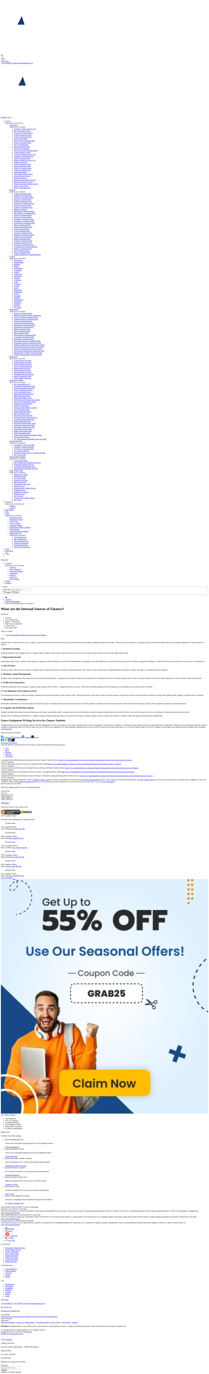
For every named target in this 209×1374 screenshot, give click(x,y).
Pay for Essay (18, 496)
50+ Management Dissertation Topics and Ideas (30, 439)
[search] (2, 56)
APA (7, 748)
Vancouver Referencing (22, 547)
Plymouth (17, 296)
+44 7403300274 (7, 63)
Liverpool (17, 284)
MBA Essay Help (20, 482)
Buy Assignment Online (22, 131)
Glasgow (17, 278)
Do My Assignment (20, 139)
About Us (13, 567)
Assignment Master (20, 172)
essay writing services (147, 780)
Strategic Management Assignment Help (28, 349)
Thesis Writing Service (21, 437)
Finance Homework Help (22, 364)
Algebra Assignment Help (23, 243)
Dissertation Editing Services (24, 465)
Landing (8, 583)
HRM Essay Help (20, 476)
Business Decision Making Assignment (27, 315)
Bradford (17, 264)
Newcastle (17, 308)
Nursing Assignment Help (23, 215)
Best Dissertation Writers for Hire (25, 408)
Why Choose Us (15, 569)
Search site (6, 589)
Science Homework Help (22, 372)
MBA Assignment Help (22, 329)
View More (34, 1207)
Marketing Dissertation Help (23, 394)
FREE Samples (10, 1271)
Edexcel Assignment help (22, 200)
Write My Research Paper (23, 168)
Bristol (16, 266)
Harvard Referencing (21, 541)
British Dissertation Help (22, 421)
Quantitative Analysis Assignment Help (27, 343)
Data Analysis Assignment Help (25, 335)
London (16, 286)
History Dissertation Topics (23, 390)
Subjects (12, 190)
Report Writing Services (22, 176)
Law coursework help (21, 451)
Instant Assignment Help (22, 166)
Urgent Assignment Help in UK (25, 154)
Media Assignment (20, 209)
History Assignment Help (22, 205)
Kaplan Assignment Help (22, 143)
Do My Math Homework (22, 378)
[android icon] (15, 1311)
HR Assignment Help (21, 333)
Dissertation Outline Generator (20, 527)
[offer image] (104, 1113)
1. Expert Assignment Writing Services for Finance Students (25, 635)
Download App (6, 1307)
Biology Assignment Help (23, 249)
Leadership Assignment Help (24, 323)
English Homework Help (22, 362)
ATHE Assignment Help (22, 194)
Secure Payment (6, 1318)
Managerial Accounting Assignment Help (28, 353)
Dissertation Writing (16, 380)
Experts (7, 1275)
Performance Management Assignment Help (29, 351)
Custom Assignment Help (23, 137)
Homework (13, 357)
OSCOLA (8, 754)
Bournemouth (18, 262)
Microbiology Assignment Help (25, 213)
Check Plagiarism (11, 1156)
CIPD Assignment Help (22, 158)
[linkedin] (9, 741)
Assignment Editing (21, 461)
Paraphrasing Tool (16, 518)
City (2, 1281)
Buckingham (18, 268)
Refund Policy (30, 1322)
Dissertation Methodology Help (25, 423)
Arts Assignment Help (21, 229)
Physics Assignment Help (22, 217)
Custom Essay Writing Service (24, 498)
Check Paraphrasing (12, 1147)
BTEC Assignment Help (22, 188)
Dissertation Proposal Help (23, 415)
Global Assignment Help (22, 164)
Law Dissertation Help (21, 410)
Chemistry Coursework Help (24, 447)
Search (7, 592)
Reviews (13, 575)
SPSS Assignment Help (22, 253)
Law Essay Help (19, 478)
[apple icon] (5, 1311)
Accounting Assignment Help (24, 337)
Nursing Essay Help (21, 480)
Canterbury (18, 280)
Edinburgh (17, 276)
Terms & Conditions (8, 1322)
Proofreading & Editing (18, 457)
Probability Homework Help (24, 374)
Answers (13, 508)
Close (16, 592)
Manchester (18, 290)
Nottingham (18, 292)
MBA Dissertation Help (22, 396)
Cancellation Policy (42, 1322)
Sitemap (75, 1322)
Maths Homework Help (22, 368)
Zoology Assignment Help (23, 237)
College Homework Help (22, 361)
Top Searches (5, 1244)
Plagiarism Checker (16, 520)
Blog (7, 512)
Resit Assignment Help (22, 147)
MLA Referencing (20, 539)
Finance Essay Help (21, 474)
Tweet (36, 737)
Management (14, 309)
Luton (16, 288)
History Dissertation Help (22, 431)
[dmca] (26, 812)
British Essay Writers (21, 492)
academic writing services (42, 780)
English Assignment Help (22, 202)
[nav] (4, 560)
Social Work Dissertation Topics (25, 402)
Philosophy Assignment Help (24, 235)
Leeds (16, 282)
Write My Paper (19, 494)
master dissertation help (27, 782)
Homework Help (11, 1262)
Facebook (7, 737)
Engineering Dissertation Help (24, 425)
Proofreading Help (11, 1256)
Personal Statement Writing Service (26, 184)
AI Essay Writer (15, 523)
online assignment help (91, 780)
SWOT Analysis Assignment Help (26, 150)
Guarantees (13, 573)
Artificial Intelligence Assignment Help (27, 255)
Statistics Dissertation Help (23, 404)
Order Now (5, 61)
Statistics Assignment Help (23, 227)
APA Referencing (20, 537)
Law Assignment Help (21, 251)
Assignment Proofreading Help (24, 467)
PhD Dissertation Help (21, 414)
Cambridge (18, 270)
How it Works (14, 579)
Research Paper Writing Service (25, 180)
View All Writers (6, 878)
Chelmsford (18, 274)
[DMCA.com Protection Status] (12, 1334)
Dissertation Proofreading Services (26, 468)
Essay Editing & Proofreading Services (27, 463)
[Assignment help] (104, 115)
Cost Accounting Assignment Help (26, 317)
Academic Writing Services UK (25, 129)
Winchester (18, 302)
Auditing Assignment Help (23, 196)
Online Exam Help (20, 162)
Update (4, 1370)
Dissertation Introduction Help (24, 427)
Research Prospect (20, 178)
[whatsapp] (6, 741)
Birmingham (18, 260)
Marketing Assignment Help (23, 327)
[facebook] (2, 741)
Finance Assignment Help (23, 321)
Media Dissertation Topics (23, 398)
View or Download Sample (10, 1213)
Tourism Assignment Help (23, 233)
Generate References (12, 1175)
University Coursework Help (24, 449)
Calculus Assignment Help (23, 241)
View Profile (14, 829)
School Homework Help (22, 370)
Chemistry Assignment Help (23, 198)
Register (4, 117)
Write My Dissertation (21, 406)
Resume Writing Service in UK (24, 160)
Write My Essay (19, 486)
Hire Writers (9, 510)
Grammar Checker (16, 525)
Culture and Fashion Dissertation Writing (28, 435)
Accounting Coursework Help (24, 445)
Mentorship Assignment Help (24, 211)
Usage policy (66, 1322)
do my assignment (108, 782)
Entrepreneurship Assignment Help (26, 319)
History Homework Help (22, 376)
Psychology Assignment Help (24, 221)
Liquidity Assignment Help (23, 207)
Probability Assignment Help (24, 219)
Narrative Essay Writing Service (25, 488)
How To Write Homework (23, 366)
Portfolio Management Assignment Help (28, 355)
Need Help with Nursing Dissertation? (27, 400)
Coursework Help (16, 441)
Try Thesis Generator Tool (14, 1203)
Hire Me (22, 829)
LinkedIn (27, 737)
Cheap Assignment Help (22, 170)
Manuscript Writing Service (23, 182)
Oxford (16, 294)
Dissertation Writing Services (15, 1248)
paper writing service (21, 186)
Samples (12, 506)
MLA (7, 750)
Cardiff (16, 272)
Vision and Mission (16, 571)
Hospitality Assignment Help (24, 339)
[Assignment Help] (104, 53)
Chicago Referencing (21, 543)
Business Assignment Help (23, 313)
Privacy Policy (56, 1322)
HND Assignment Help (22, 331)
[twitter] (13, 741)
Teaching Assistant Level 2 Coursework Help (29, 453)
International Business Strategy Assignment (29, 347)
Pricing (7, 581)
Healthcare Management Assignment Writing (29, 345)
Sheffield (17, 298)
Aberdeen (17, 304)
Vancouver (9, 756)
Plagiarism (10, 1229)
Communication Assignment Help (25, 247)
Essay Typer (14, 521)
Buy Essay (17, 500)
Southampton (18, 300)
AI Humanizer (14, 529)
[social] (7, 1317)
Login (9, 117)
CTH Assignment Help (22, 231)
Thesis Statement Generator (19, 531)
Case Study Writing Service (23, 133)
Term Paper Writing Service (23, 174)
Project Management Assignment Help (27, 341)
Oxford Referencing (21, 545)
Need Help (4, 1300)
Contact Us (13, 577)
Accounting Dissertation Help (24, 419)
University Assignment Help (23, 156)
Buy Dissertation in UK (22, 384)
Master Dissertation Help (22, 412)
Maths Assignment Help (22, 239)
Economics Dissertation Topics (24, 386)
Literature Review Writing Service (25, 417)
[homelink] (6, 598)
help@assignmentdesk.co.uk (23, 63)
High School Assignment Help (24, 141)
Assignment (14, 125)
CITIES (12, 256)
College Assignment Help (23, 135)
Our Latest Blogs (11, 1269)
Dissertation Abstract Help (23, 429)
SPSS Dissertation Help (22, 433)
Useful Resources (7, 1265)
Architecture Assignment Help (24, 223)
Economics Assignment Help (24, 245)
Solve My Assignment (21, 149)
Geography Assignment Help (24, 203)
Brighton (17, 306)
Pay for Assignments (21, 145)
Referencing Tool (16, 533)
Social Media (5, 1315)
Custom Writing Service (22, 152)
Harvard (8, 752)
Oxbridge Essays (20, 490)
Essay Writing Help (16, 470)
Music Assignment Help (22, 225)
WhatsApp (17, 737)
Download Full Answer (9, 743)
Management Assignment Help (24, 325)
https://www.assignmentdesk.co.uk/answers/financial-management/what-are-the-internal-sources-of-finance (95, 760)
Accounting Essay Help (22, 484)
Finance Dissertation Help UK (24, 388)
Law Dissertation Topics (22, 392)
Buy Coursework (20, 455)
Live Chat (11, 1240)
